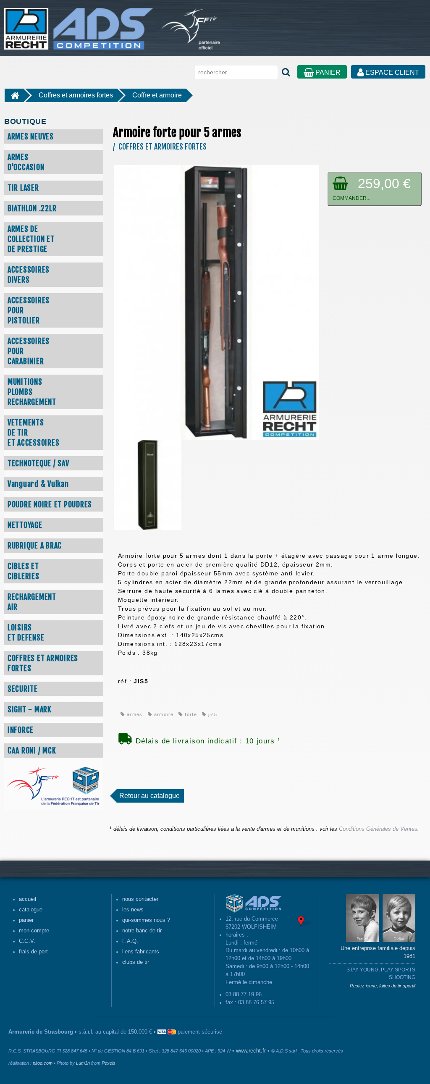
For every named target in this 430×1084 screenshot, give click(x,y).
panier (26, 920)
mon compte (34, 931)
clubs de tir (135, 962)
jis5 (212, 714)
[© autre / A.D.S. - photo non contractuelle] (216, 302)
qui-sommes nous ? (146, 920)
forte (190, 714)
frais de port (33, 952)
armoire (162, 714)
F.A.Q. (130, 941)
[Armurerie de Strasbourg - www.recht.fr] (77, 24)
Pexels (108, 1063)
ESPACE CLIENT (391, 72)
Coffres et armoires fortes (76, 95)
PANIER (327, 72)
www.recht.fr (251, 1051)
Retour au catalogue (149, 795)
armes (133, 714)
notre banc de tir (142, 931)
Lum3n (83, 1063)
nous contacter (140, 899)
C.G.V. (27, 941)
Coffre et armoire (157, 95)
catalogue (30, 910)
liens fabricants (140, 952)
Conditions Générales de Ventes (378, 829)
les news (133, 910)
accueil (27, 899)
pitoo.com (42, 1063)
